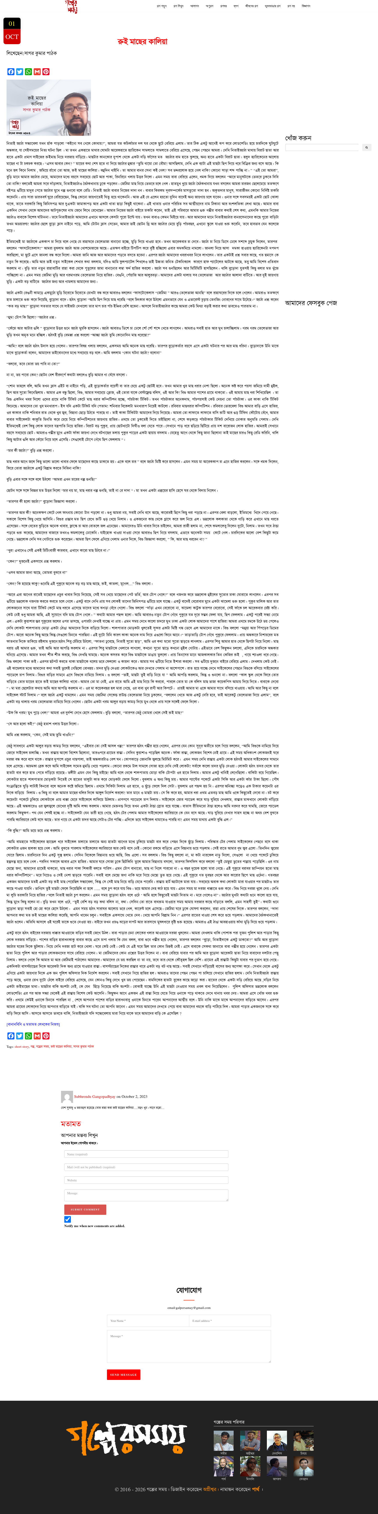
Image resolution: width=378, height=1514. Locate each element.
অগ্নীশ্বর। (211, 1489)
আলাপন (194, 6)
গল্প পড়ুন (161, 6)
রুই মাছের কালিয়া (61, 1046)
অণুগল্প (209, 6)
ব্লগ (236, 6)
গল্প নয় (291, 6)
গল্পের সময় (42, 1046)
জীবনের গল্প (251, 6)
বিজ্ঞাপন (306, 6)
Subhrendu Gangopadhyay (94, 1096)
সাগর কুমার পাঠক (83, 1046)
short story (22, 1046)
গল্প (32, 1046)
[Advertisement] (318, 101)
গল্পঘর (223, 6)
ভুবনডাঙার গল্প (272, 6)
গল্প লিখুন (178, 6)
